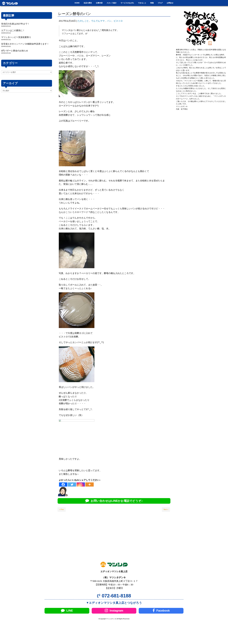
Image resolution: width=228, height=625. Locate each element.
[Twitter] (72, 484)
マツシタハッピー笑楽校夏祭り (16, 37)
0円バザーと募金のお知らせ (14, 50)
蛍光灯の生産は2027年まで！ (15, 24)
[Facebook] (63, 484)
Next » (166, 509)
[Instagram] (81, 484)
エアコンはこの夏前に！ (13, 30)
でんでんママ (98, 21)
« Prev (61, 509)
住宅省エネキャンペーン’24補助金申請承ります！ (25, 44)
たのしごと (83, 21)
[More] (89, 484)
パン (109, 21)
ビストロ (118, 21)
